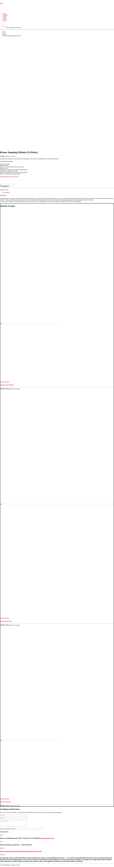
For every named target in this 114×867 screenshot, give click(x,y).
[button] (57, 39)
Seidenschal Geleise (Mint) (6, 621)
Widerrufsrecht (23, 851)
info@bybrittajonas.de (47, 838)
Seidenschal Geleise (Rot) (5, 801)
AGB (16, 851)
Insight (4, 16)
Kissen (4, 34)
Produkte (5, 15)
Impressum (3, 851)
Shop (4, 20)
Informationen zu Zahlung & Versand (9, 176)
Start (4, 31)
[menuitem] (58, 13)
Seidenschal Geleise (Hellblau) (6, 384)
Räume (5, 13)
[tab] (6, 192)
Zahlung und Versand (35, 851)
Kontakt (5, 19)
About (4, 18)
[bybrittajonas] (57, 6)
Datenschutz (11, 851)
